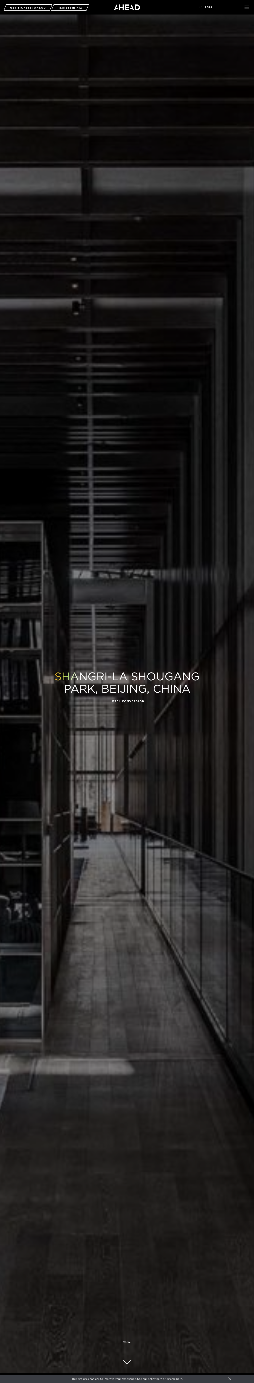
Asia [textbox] (209, 7)
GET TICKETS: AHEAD (28, 7)
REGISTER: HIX (70, 7)
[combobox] (216, 7)
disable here (174, 1378)
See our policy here (149, 1378)
